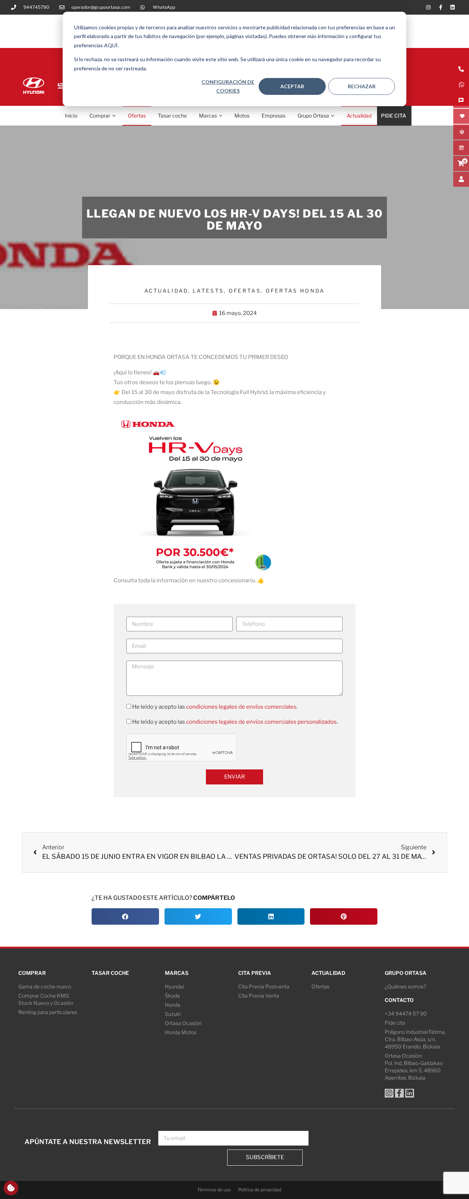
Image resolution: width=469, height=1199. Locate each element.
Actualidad (359, 115)
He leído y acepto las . (215, 707)
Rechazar (362, 86)
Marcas (208, 115)
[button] (125, 916)
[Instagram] (428, 7)
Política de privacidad (259, 1189)
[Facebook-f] (440, 7)
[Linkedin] (452, 7)
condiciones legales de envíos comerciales (241, 707)
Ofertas (137, 115)
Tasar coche (172, 115)
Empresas (273, 115)
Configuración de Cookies (228, 86)
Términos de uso (214, 1189)
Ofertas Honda (295, 290)
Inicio (71, 115)
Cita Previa (254, 973)
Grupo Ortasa (313, 115)
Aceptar (292, 86)
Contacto (399, 1000)
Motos (242, 115)
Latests (208, 290)
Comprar (99, 115)
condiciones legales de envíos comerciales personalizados (261, 722)
